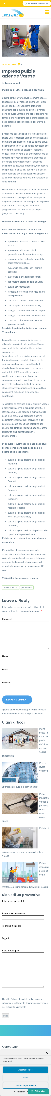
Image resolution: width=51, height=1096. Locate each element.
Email (5, 669)
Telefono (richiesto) (12, 926)
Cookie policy (19, 1092)
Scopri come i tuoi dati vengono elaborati (22, 713)
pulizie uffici (26, 587)
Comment (7, 619)
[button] (46, 1052)
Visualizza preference (25, 1085)
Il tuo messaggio (10, 950)
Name (5, 656)
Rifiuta (25, 1077)
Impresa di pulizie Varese (26, 578)
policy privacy (35, 999)
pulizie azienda (10, 587)
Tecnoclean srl (12, 83)
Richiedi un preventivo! (38, 3)
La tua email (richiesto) (13, 913)
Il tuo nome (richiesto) (13, 901)
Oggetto (6, 938)
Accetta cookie (25, 1070)
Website (6, 682)
